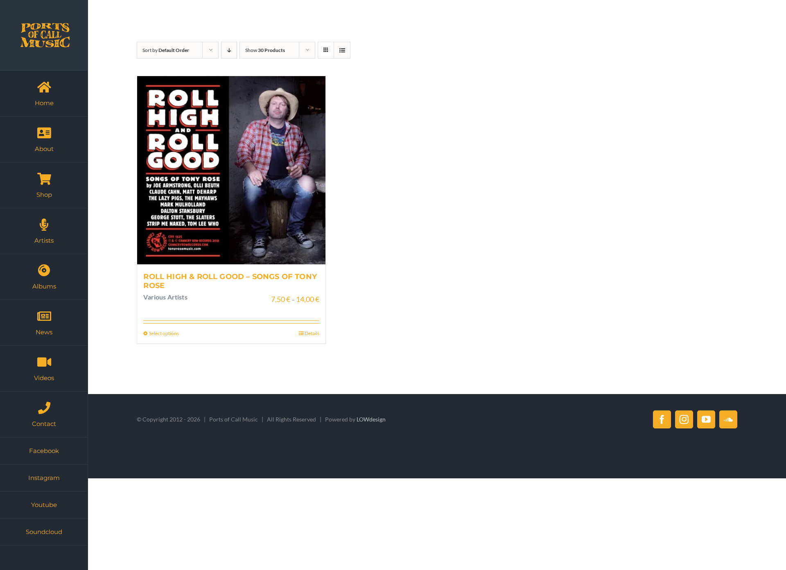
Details (312, 333)
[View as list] (342, 50)
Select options (164, 333)
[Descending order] (229, 50)
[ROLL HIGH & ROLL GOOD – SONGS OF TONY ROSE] (231, 170)
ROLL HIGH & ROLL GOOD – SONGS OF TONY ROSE (230, 281)
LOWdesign (371, 419)
